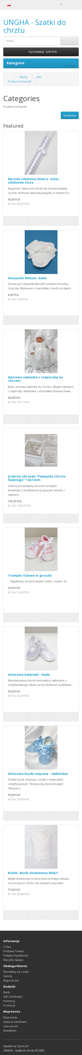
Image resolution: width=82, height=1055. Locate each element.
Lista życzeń (10, 1026)
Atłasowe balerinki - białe (29, 674)
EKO (39, 77)
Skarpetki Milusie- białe (27, 278)
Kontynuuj (70, 115)
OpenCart (23, 1046)
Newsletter (10, 1030)
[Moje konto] (59, 4)
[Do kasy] (75, 4)
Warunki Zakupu (13, 960)
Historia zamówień (14, 1022)
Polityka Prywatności (15, 955)
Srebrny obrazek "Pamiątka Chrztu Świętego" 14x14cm (36, 478)
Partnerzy (9, 1001)
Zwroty (7, 976)
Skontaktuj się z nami (16, 972)
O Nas (7, 947)
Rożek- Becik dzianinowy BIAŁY (33, 873)
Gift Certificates (12, 997)
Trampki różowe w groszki (30, 575)
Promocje (9, 1005)
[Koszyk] (70, 4)
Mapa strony (11, 980)
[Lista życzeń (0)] (65, 4)
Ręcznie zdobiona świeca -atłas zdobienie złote (33, 181)
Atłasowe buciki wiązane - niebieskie (38, 773)
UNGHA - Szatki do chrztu (34, 26)
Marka (23, 77)
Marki (6, 992)
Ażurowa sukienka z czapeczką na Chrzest (35, 379)
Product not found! (19, 81)
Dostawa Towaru (13, 951)
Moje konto (10, 1017)
